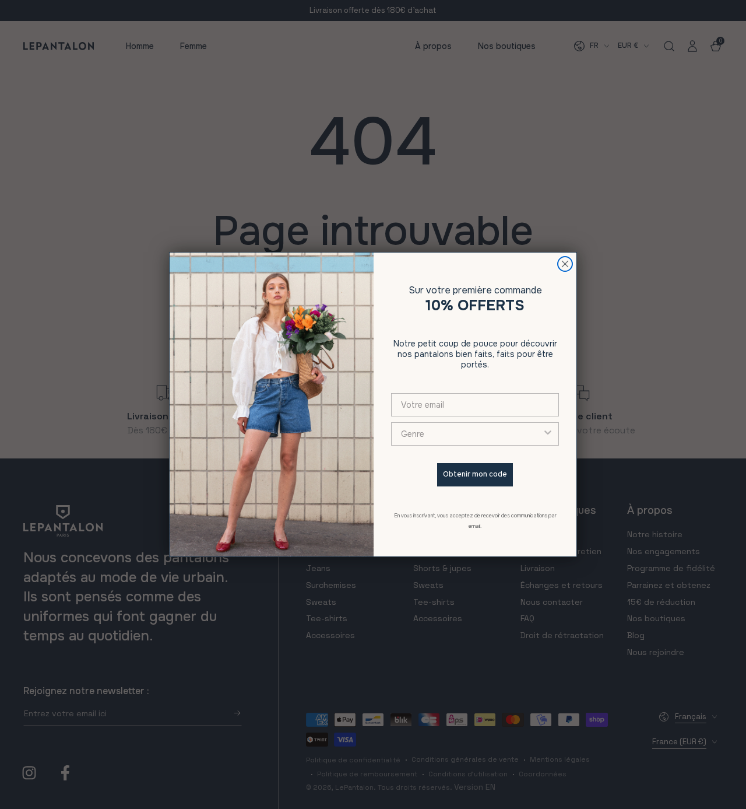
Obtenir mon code (475, 474)
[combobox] (471, 434)
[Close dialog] (565, 264)
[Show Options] (548, 434)
